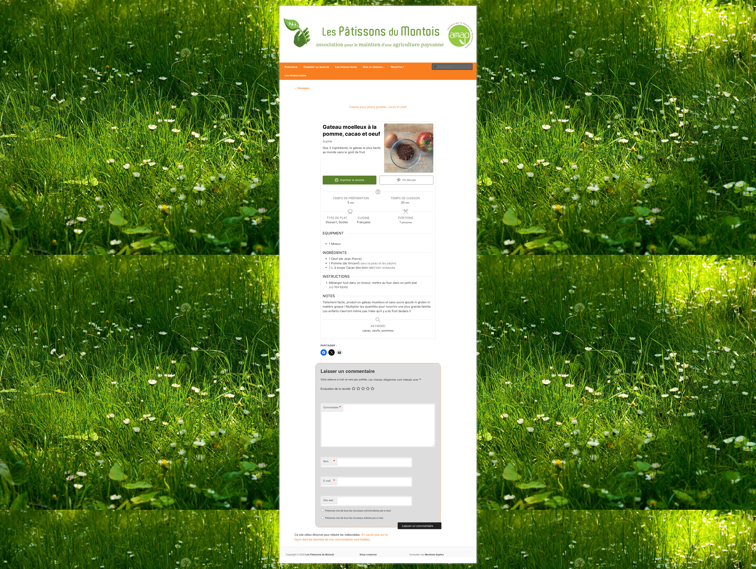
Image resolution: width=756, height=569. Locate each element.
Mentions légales (434, 554)
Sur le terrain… (374, 67)
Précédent (302, 88)
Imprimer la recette (351, 180)
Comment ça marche (316, 67)
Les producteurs (346, 67)
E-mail (329, 481)
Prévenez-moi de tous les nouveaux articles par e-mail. (354, 517)
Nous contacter (368, 554)
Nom (329, 461)
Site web (328, 500)
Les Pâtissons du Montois (319, 554)
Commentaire (332, 407)
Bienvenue (290, 67)
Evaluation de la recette (335, 388)
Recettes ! (397, 67)
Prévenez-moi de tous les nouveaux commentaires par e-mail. (358, 510)
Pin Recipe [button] (409, 180)
